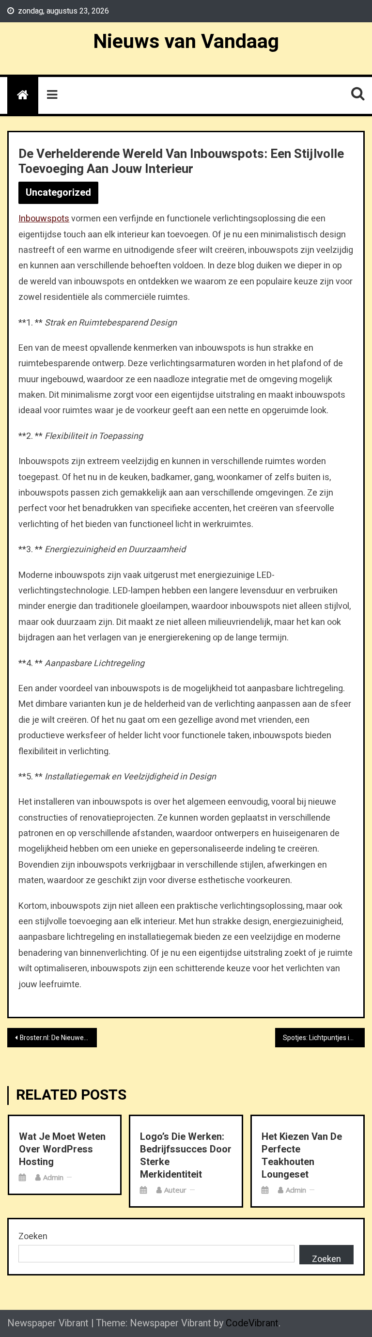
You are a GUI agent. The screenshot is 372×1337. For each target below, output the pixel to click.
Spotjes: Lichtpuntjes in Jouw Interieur (323, 1038)
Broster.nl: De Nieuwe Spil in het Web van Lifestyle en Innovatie (58, 1038)
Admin (53, 1177)
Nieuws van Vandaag (186, 41)
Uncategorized (58, 193)
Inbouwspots (43, 218)
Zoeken (32, 1236)
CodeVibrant (252, 1323)
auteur (175, 1190)
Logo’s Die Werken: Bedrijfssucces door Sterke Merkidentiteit (186, 1156)
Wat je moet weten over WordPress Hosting (62, 1149)
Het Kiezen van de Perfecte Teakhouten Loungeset (302, 1156)
